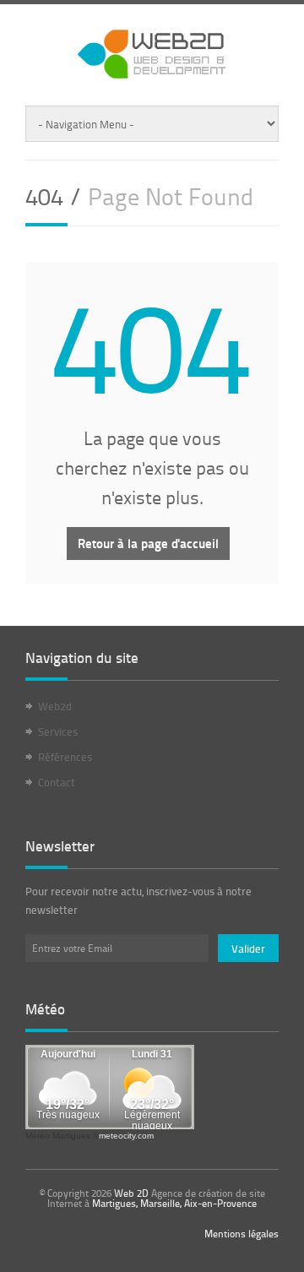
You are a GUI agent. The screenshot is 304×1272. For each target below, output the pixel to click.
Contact (56, 782)
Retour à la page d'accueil (148, 543)
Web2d (55, 706)
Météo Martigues (57, 1135)
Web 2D (131, 1193)
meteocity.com (126, 1135)
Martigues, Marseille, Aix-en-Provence (174, 1203)
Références (65, 756)
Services (58, 731)
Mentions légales (241, 1233)
